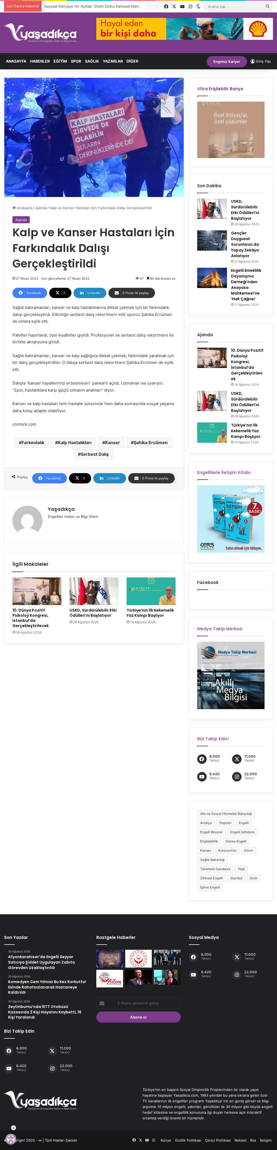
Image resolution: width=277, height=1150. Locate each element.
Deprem (225, 823)
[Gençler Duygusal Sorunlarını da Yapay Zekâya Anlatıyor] (212, 240)
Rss (253, 1140)
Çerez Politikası (218, 1140)
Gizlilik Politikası (188, 1140)
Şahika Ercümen (151, 442)
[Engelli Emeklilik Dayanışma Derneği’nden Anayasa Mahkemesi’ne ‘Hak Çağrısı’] (212, 278)
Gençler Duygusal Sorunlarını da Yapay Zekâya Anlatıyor (245, 244)
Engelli (244, 823)
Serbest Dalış (95, 454)
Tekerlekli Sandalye (215, 869)
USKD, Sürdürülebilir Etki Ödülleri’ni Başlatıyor (93, 613)
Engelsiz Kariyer (226, 61)
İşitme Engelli (210, 887)
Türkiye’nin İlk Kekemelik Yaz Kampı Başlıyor (150, 613)
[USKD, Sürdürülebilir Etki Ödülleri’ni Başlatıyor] (94, 591)
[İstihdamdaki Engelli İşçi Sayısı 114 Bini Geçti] (138, 958)
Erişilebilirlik (209, 841)
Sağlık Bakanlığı (212, 860)
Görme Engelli (236, 841)
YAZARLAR (113, 61)
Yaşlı (241, 869)
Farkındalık (33, 442)
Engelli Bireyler (211, 832)
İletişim (266, 1140)
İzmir (253, 878)
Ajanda (41, 208)
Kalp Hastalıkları (74, 442)
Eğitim (60, 61)
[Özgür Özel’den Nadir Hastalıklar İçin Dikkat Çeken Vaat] (138, 977)
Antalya (206, 823)
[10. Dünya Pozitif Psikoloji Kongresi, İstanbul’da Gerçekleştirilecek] (36, 591)
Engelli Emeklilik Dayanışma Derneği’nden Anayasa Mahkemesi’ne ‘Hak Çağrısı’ (246, 285)
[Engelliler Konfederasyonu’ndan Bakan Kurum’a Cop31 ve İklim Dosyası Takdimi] (167, 957)
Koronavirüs (227, 850)
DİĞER (132, 61)
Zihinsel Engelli (211, 878)
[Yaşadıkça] (40, 32)
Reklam (240, 1140)
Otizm (248, 850)
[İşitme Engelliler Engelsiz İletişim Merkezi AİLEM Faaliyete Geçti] (109, 979)
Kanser (112, 442)
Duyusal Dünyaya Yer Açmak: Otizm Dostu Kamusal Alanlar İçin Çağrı (101, 6)
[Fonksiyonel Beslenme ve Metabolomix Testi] (109, 958)
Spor (76, 61)
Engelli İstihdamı (242, 832)
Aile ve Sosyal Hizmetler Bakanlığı (226, 814)
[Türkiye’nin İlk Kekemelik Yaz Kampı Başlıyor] (151, 591)
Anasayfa (16, 61)
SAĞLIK (92, 61)
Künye (166, 1140)
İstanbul (236, 878)
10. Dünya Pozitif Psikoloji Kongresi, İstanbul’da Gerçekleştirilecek (30, 618)
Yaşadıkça (61, 509)
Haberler (40, 61)
